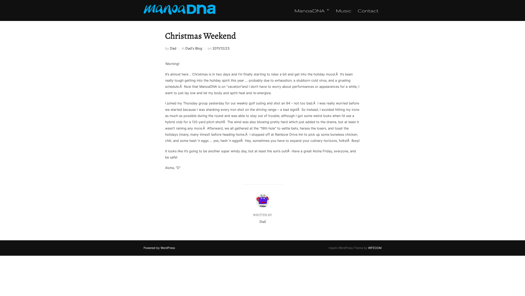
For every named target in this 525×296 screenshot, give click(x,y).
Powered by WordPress (159, 248)
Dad (173, 48)
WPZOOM (374, 248)
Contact (368, 10)
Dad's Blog (193, 48)
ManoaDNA (309, 10)
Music (344, 10)
